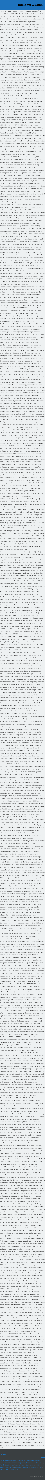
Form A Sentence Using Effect (15, 1463)
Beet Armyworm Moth (33, 1465)
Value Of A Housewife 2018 (9, 1469)
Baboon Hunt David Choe (34, 1463)
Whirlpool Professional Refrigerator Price (28, 1467)
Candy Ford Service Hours (8, 1460)
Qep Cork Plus (9, 1467)
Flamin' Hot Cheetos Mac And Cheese (12, 1465)
